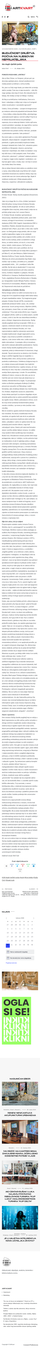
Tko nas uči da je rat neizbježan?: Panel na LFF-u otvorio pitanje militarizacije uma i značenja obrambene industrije (20, 1303)
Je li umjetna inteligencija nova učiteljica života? (20, 1239)
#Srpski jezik (10, 880)
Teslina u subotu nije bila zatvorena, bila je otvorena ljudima (19, 1309)
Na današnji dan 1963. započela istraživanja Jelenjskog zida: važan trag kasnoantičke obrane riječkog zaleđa (20, 1325)
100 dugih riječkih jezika (10, 49)
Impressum (6, 1292)
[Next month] (33, 918)
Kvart (34, 49)
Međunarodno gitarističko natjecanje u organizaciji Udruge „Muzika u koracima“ (29, 891)
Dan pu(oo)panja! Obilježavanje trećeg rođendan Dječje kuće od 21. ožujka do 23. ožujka (11, 892)
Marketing (6, 1295)
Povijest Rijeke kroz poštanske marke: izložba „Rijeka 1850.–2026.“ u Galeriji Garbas (19, 1315)
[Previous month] (6, 918)
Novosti (17, 1109)
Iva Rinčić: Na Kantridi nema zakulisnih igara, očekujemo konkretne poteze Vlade (20, 1153)
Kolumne (6, 1109)
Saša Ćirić (5, 68)
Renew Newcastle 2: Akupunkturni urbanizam (20, 1113)
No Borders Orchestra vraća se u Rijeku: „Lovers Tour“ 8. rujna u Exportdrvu (20, 1320)
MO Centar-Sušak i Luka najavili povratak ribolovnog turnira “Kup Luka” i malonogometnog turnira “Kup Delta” (20, 1196)
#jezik (22, 877)
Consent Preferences (30, 1345)
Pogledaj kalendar (11, 963)
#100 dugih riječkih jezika (11, 877)
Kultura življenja (25, 49)
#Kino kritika (28, 877)
